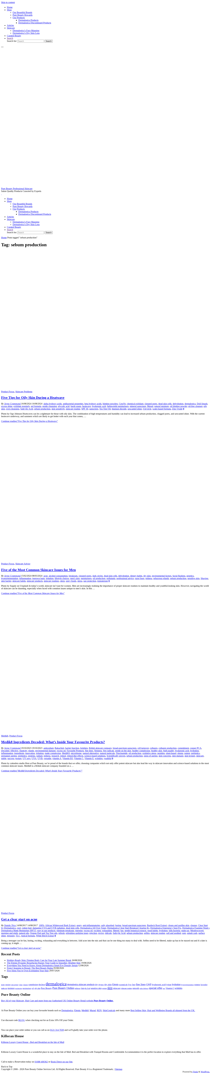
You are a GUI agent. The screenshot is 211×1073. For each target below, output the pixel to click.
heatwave (86, 406)
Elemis (115, 984)
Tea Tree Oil (105, 409)
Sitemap (118, 1069)
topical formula (28, 935)
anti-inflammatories (91, 925)
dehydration (178, 403)
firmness (98, 750)
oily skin (37, 988)
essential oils (123, 985)
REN (99, 1010)
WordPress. (205, 1072)
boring (118, 925)
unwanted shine (135, 409)
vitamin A (56, 758)
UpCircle (147, 409)
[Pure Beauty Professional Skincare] (105, 186)
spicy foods (71, 581)
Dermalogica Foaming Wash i (195, 928)
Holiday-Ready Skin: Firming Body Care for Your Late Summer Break (39, 960)
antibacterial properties (73, 403)
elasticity (23, 750)
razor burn (139, 578)
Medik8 (4, 736)
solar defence (144, 988)
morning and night (9, 933)
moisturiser (27, 988)
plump (180, 753)
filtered (116, 930)
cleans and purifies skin (178, 925)
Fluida (195, 1072)
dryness (101, 985)
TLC (18, 935)
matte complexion (53, 753)
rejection (93, 933)
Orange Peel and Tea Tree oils (43, 933)
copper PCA (195, 748)
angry (79, 925)
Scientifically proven (116, 756)
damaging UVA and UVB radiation (49, 928)
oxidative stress (149, 753)
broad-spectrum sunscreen (124, 748)
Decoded (5, 750)
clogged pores (151, 403)
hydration (194, 750)
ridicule (108, 933)
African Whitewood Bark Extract (60, 925)
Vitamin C (78, 758)
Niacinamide (121, 753)
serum (104, 988)
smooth (135, 988)
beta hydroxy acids (92, 403)
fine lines (89, 750)
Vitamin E (89, 758)
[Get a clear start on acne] (105, 910)
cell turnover (143, 748)
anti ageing (15, 984)
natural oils (24, 933)
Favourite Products (75, 750)
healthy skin (156, 750)
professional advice (125, 578)
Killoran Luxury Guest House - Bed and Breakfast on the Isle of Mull (32, 1042)
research (55, 756)
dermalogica (190, 403)
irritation (50, 578)
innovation (30, 753)
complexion (33, 984)
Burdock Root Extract (157, 925)
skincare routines (51, 581)
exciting (97, 930)
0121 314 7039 (57, 1030)
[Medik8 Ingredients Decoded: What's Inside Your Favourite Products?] (105, 733)
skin (110, 988)
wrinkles (99, 758)
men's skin (75, 578)
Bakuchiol (59, 748)
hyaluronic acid (99, 406)
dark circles (97, 576)
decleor (41, 984)
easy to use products (46, 930)
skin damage (177, 756)
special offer (155, 988)
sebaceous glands (161, 578)
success (10, 758)
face (133, 984)
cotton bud (26, 928)
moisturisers (86, 578)
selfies (147, 933)
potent (187, 753)
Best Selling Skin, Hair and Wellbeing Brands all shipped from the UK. (162, 1010)
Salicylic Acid (26, 409)
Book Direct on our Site (61, 1061)
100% (41, 925)
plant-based (171, 753)
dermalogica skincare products (81, 984)
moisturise (18, 988)
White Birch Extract (45, 935)
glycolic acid (63, 406)
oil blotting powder (178, 406)
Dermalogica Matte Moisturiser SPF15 (18, 930)
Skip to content (8, 2)
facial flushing (179, 576)
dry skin (147, 576)
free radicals (108, 750)
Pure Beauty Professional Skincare (16, 188)
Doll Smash (202, 403)
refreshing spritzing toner (77, 933)
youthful (107, 758)
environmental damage (45, 750)
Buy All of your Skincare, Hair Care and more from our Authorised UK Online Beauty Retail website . (57, 1000)
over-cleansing (12, 409)
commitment (183, 748)
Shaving (204, 578)
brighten (84, 748)
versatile (47, 758)
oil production (99, 578)
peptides (161, 753)
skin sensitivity (58, 409)
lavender (204, 984)
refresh (61, 933)
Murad (150, 406)
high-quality (168, 750)
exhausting (107, 930)
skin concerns (165, 756)
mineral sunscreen (138, 406)
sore (184, 933)
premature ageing (9, 756)
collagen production (168, 748)
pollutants (111, 578)
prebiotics (195, 753)
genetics (190, 576)
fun (121, 930)
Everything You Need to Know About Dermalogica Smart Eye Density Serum (42, 965)
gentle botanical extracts (135, 930)
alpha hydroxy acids (52, 403)
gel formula (36, 406)
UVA (34, 758)
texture (18, 758)
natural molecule (107, 753)
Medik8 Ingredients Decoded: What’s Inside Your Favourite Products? (53, 742)
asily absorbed (107, 925)
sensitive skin (193, 578)
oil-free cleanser (195, 406)
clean (21, 984)
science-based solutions (95, 756)
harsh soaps (76, 406)
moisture (11, 988)
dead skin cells (165, 403)
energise (79, 930)
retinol (63, 756)
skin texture (190, 756)
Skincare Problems (23, 391)
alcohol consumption (58, 576)
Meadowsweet (197, 930)
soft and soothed (173, 933)
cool (19, 928)
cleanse (193, 925)
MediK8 (66, 753)
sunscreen (93, 409)
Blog (21, 1020)
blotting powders (110, 403)
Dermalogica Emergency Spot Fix (165, 928)
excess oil (61, 750)
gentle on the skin (123, 750)
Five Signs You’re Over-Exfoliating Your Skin (28, 970)
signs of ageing (150, 756)
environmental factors (161, 576)
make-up (185, 930)
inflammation (25, 578)
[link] (10, 38)
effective (14, 750)
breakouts (73, 576)
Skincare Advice (22, 564)
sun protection (89, 581)
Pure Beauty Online (63, 988)
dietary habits (136, 576)
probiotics (22, 756)
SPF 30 (84, 409)
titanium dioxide (119, 409)
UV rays (26, 758)
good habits (152, 930)
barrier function (72, 748)
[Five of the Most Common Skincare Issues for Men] (105, 561)
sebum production (42, 409)
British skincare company (100, 748)
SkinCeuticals (109, 1010)
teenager (10, 935)
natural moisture (161, 406)
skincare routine (73, 409)
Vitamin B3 (67, 758)
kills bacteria (174, 930)
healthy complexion (141, 750)
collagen (153, 748)
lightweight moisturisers (118, 406)
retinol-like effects (75, 756)
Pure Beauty (46, 988)
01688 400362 (41, 1061)
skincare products (35, 581)
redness (148, 578)
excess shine (6, 406)
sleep (62, 581)
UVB (40, 758)
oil (33, 988)
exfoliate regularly (21, 406)
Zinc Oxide (177, 409)
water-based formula (161, 409)
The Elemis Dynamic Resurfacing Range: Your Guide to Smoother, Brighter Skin (44, 963)
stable (3, 758)
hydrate (168, 985)
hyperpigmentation (9, 578)
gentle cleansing (49, 406)
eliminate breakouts (65, 930)
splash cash (192, 933)
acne (45, 576)
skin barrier (6, 581)
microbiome (76, 753)
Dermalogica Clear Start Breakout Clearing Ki (128, 928)
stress (79, 581)
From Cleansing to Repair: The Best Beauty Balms (30, 968)
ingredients (19, 753)
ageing (8, 984)
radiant (39, 756)
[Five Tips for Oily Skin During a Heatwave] (105, 389)
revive (101, 933)
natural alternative (91, 753)
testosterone (102, 581)
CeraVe (122, 403)
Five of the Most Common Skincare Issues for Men (38, 570)
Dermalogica (67, 1010)
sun (164, 988)
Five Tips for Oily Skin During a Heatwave (32, 397)
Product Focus (7, 391)
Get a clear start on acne (19, 919)
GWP (148, 984)
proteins (31, 756)
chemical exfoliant (135, 403)
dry (96, 984)
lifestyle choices (62, 578)
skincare (200, 756)
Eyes (129, 985)
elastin (31, 750)
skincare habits (19, 581)
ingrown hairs (38, 578)
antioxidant (48, 748)
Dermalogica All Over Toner (93, 928)
